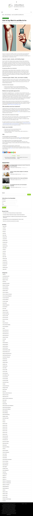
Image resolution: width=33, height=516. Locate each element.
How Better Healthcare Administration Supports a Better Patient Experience (14, 214)
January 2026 (5, 238)
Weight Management (6, 486)
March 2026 (4, 235)
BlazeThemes (9, 514)
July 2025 (4, 249)
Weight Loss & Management (7, 482)
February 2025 (5, 258)
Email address (4, 206)
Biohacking (4, 281)
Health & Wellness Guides (6, 349)
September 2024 (5, 267)
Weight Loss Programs (6, 484)
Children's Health (5, 290)
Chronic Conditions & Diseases (7, 294)
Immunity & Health (5, 380)
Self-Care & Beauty (5, 450)
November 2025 (5, 242)
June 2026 (4, 229)
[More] (15, 152)
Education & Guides (5, 312)
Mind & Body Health (5, 418)
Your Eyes (4, 500)
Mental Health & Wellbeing (6, 409)
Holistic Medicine (5, 373)
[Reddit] (8, 152)
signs (20, 137)
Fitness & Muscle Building (6, 324)
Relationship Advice (5, 443)
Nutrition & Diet (5, 423)
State (3, 204)
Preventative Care (5, 439)
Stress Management (6, 470)
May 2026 (4, 231)
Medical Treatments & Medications (8, 398)
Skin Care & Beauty (6, 18)
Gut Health (4, 339)
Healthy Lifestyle (5, 362)
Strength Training (5, 468)
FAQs (26, 503)
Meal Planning (5, 389)
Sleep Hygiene (5, 466)
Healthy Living (5, 364)
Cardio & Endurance (5, 288)
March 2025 (4, 256)
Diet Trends (4, 308)
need (18, 111)
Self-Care (4, 448)
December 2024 (5, 262)
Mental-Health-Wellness (6, 414)
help (11, 147)
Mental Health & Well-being (7, 407)
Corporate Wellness (5, 299)
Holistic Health (5, 369)
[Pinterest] (10, 152)
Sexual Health (5, 455)
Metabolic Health (5, 416)
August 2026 (4, 226)
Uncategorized (5, 473)
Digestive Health (5, 310)
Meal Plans (4, 391)
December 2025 (5, 240)
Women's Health (5, 495)
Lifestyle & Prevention (6, 385)
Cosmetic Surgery (5, 301)
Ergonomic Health (5, 315)
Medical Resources (5, 396)
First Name (4, 199)
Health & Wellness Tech (6, 351)
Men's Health (4, 400)
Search (3, 192)
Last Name (4, 201)
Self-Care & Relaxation (6, 452)
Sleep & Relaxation (5, 464)
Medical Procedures (6, 394)
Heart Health (4, 367)
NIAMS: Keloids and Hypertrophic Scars (14, 104)
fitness (4, 321)
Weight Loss (4, 475)
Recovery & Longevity (6, 441)
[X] (5, 152)
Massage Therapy (5, 387)
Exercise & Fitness (5, 317)
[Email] (13, 152)
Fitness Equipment (5, 326)
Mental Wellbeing (5, 412)
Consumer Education (6, 297)
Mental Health (5, 403)
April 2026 (4, 233)
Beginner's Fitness (5, 279)
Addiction (4, 274)
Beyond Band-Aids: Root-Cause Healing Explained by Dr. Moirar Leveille (13, 219)
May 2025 (4, 253)
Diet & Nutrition (5, 306)
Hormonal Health (5, 376)
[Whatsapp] (11, 152)
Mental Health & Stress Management (8, 405)
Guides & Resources (6, 330)
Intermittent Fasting (5, 382)
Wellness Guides (5, 491)
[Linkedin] (6, 152)
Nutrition (4, 421)
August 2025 (4, 247)
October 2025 (5, 244)
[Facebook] (3, 152)
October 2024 (5, 265)
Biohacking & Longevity (6, 283)
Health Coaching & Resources (7, 353)
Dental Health (5, 303)
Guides (4, 328)
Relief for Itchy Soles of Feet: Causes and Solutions (19, 178)
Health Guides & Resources (7, 355)
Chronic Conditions (5, 292)
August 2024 (4, 269)
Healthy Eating (5, 358)
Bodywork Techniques (6, 285)
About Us (23, 503)
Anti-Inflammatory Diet (6, 276)
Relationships (5, 445)
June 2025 (4, 251)
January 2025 (5, 260)
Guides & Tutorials (5, 337)
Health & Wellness (5, 342)
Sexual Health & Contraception (7, 459)
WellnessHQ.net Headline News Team (8, 22)
